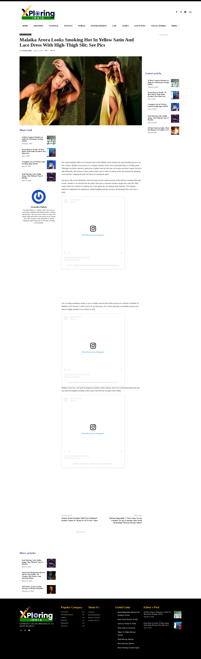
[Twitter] (181, 12)
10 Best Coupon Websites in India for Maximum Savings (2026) (32, 139)
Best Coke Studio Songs (128, 619)
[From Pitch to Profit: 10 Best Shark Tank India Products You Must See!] (51, 152)
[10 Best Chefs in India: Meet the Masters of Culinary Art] (175, 131)
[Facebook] (176, 12)
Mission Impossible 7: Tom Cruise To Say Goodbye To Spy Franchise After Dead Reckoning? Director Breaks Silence (125, 520)
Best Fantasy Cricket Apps (128, 648)
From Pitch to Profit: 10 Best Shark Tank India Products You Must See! (34, 151)
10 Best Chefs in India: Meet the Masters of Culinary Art (158, 129)
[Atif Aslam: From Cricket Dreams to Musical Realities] (51, 589)
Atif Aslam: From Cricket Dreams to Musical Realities (32, 587)
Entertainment (25, 34)
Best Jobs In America (126, 628)
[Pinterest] (134, 50)
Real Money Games (126, 639)
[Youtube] (185, 12)
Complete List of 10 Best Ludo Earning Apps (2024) (33, 163)
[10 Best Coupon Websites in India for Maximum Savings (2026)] (51, 140)
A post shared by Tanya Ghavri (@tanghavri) (93, 464)
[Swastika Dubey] (39, 197)
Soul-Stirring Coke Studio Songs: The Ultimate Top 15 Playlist (32, 176)
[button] (190, 12)
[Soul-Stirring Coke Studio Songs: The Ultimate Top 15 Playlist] (51, 177)
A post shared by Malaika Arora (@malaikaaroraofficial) (93, 265)
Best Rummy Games (126, 643)
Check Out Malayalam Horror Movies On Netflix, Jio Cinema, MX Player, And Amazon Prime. (33, 575)
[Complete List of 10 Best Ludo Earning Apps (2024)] (51, 164)
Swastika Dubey (27, 50)
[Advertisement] (102, 144)
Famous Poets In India (127, 623)
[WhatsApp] (139, 50)
